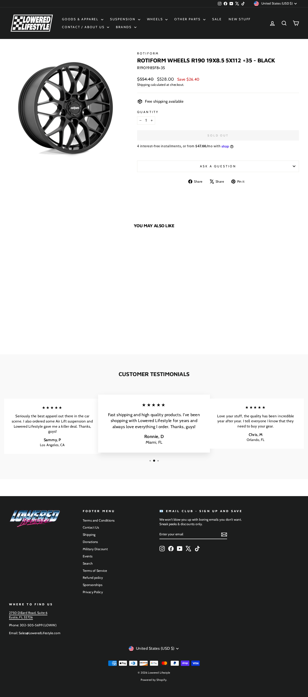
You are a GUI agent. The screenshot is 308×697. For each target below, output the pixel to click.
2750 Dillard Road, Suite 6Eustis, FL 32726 (28, 615)
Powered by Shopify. (154, 679)
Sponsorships (92, 585)
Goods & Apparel (81, 19)
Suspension (123, 19)
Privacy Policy (93, 592)
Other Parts (188, 19)
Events (88, 556)
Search (88, 563)
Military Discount (95, 549)
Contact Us (91, 527)
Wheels (155, 19)
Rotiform (148, 53)
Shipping (143, 85)
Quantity (148, 112)
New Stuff (240, 19)
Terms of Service (95, 571)
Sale (217, 19)
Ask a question (218, 166)
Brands (124, 27)
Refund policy (93, 578)
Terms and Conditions (99, 520)
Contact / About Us (84, 27)
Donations (90, 542)
